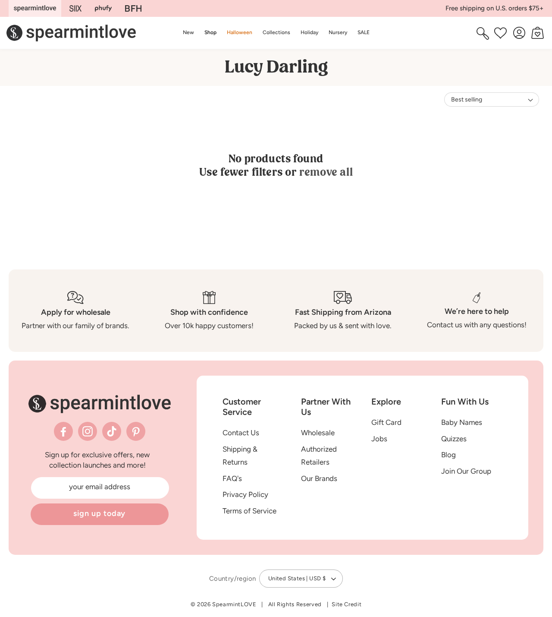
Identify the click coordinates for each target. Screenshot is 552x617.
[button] (210, 32)
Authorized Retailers (319, 456)
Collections (276, 32)
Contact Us (241, 432)
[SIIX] (75, 8)
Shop (210, 32)
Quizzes (454, 438)
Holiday (309, 32)
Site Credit (346, 604)
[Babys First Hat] (133, 8)
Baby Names (461, 422)
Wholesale (318, 432)
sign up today (99, 513)
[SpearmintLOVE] (35, 8)
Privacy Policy (245, 494)
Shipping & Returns (240, 456)
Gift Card (386, 422)
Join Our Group (466, 471)
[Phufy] (103, 8)
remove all (326, 172)
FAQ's (232, 478)
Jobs (379, 438)
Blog (448, 454)
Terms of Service (249, 510)
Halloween (239, 32)
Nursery (338, 32)
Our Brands (319, 478)
